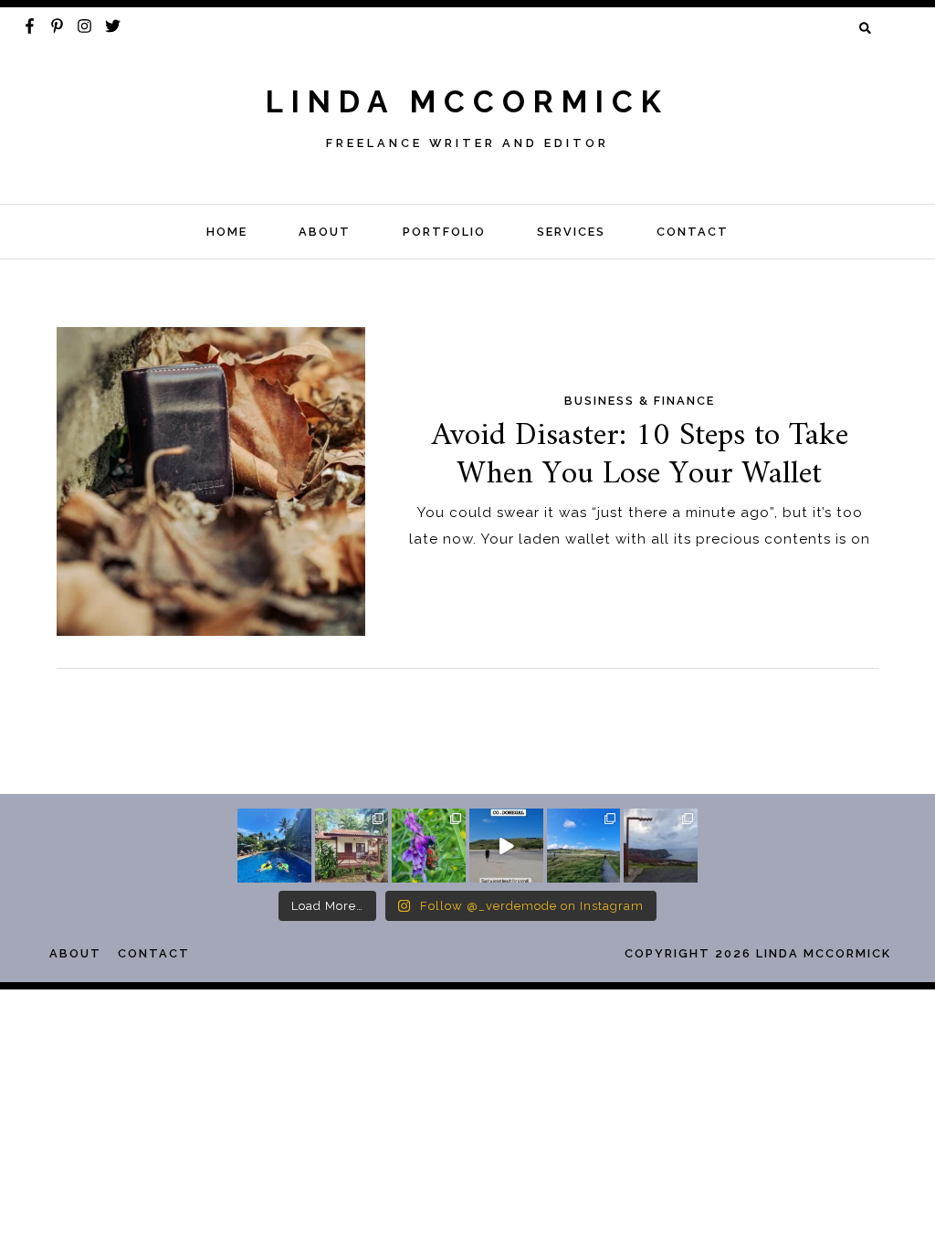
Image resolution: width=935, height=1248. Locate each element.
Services (571, 231)
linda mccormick (467, 102)
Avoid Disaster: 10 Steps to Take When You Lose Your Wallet (640, 454)
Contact (693, 231)
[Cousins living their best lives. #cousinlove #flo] (274, 846)
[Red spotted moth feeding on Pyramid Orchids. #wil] (429, 846)
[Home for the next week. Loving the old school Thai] (352, 846)
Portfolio (444, 231)
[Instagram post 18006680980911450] (506, 846)
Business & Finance (639, 400)
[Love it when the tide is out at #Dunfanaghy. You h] (584, 846)
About (325, 231)
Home (226, 231)
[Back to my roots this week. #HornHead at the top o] (661, 846)
